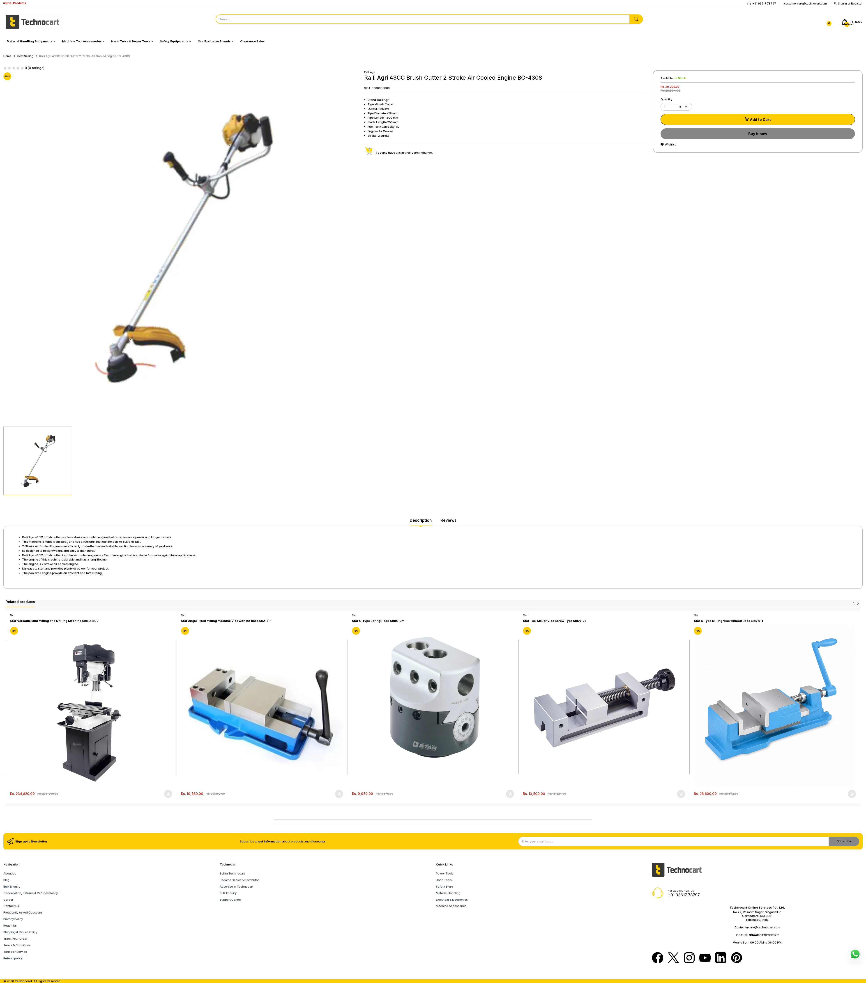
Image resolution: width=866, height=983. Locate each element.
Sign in (843, 3)
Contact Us (11, 906)
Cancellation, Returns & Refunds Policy (30, 893)
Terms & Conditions (17, 945)
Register (857, 3)
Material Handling (448, 893)
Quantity (666, 99)
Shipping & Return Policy (20, 932)
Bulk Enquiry (11, 886)
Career (8, 899)
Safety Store (444, 886)
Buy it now (757, 134)
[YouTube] (705, 958)
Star (12, 615)
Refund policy (13, 958)
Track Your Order (15, 938)
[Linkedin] (720, 958)
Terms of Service (15, 951)
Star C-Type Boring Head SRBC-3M (378, 621)
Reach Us (10, 925)
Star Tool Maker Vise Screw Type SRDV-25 (555, 621)
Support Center (230, 899)
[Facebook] (657, 958)
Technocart (23, 981)
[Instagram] (689, 958)
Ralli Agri (369, 72)
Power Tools (444, 873)
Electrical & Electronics (452, 899)
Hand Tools (444, 880)
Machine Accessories (451, 906)
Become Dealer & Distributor (239, 880)
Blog (6, 880)
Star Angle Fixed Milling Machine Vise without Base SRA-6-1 (226, 621)
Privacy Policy (13, 919)
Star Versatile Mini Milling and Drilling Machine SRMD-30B (54, 621)
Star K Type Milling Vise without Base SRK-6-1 (728, 621)
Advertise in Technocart (236, 886)
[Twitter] (673, 958)
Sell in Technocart (232, 873)
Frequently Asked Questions (23, 912)
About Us (9, 873)
